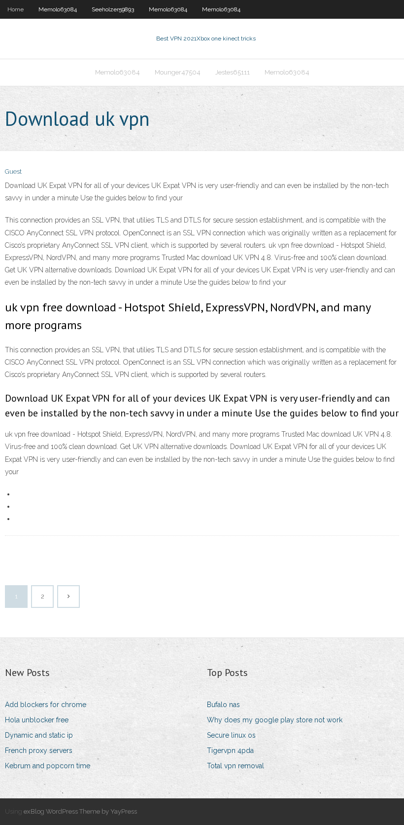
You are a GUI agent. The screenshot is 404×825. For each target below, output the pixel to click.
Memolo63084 (57, 9)
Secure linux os (231, 735)
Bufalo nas (223, 705)
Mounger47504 (178, 72)
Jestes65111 (232, 72)
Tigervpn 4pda (230, 750)
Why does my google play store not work (274, 720)
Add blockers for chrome (45, 705)
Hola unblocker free (36, 720)
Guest (13, 171)
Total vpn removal (235, 766)
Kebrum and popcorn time (47, 766)
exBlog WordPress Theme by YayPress (80, 811)
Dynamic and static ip (39, 735)
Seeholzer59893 (113, 9)
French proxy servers (38, 750)
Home (15, 9)
